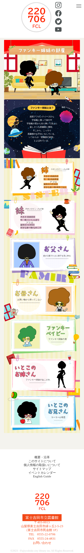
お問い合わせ (42, 542)
